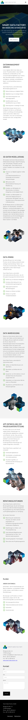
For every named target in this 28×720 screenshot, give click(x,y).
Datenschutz (17, 716)
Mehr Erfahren (14, 39)
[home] (8, 2)
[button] (25, 2)
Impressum (10, 716)
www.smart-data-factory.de (10, 660)
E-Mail (4, 674)
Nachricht (4, 680)
